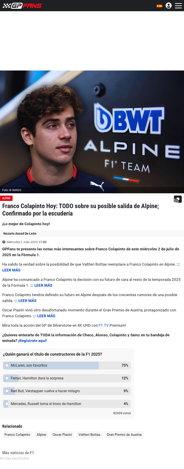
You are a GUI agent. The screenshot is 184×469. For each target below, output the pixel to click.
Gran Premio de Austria (124, 435)
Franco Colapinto (17, 435)
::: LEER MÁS (41, 285)
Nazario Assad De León (19, 233)
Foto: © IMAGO (11, 190)
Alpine (6, 198)
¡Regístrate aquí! (32, 340)
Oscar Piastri (62, 435)
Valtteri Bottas (89, 435)
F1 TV (104, 325)
